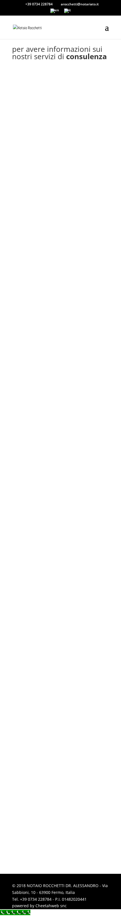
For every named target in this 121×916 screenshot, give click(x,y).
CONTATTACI (60, 78)
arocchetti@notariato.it (60, 672)
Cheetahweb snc (51, 905)
